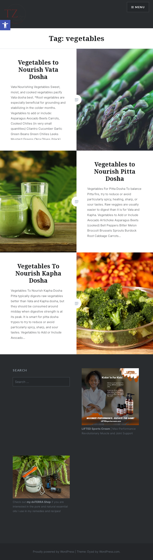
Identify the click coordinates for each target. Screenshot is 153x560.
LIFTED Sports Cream (96, 428)
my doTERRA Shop (39, 502)
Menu (140, 7)
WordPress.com (109, 551)
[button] (5, 25)
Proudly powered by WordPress (53, 551)
